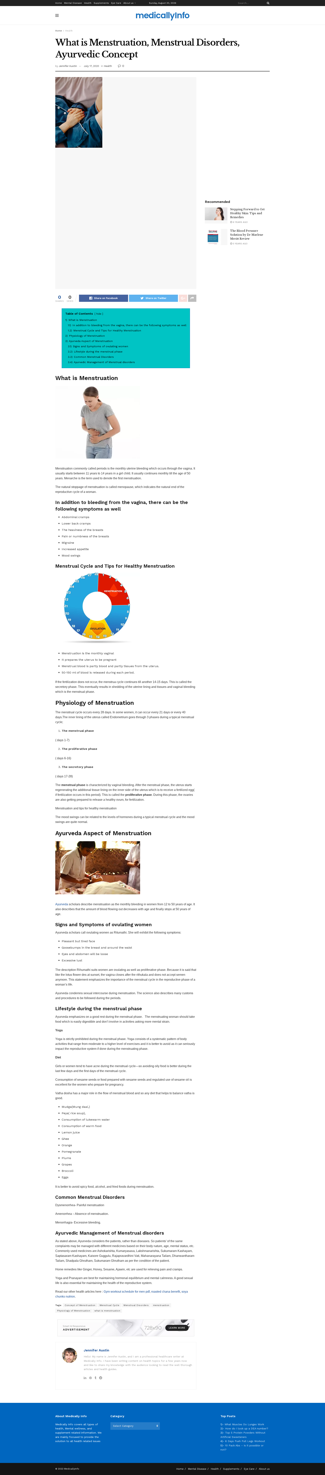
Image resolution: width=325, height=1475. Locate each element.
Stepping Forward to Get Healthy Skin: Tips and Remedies (247, 213)
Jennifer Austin (68, 66)
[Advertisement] (237, 133)
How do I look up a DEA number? (246, 1428)
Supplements (101, 3)
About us (128, 3)
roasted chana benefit (165, 1291)
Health (87, 3)
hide (98, 313)
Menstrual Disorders (136, 1305)
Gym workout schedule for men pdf (127, 1291)
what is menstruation (107, 1310)
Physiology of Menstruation (73, 1310)
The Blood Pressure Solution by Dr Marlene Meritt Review (246, 234)
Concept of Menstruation (80, 1305)
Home (58, 3)
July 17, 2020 (91, 66)
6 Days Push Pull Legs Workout (245, 1441)
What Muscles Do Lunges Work (244, 1424)
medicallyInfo (162, 15)
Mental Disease (73, 3)
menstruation (161, 1305)
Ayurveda (61, 904)
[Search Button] (267, 3)
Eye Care (116, 3)
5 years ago (240, 243)
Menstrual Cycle (109, 1305)
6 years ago (240, 222)
